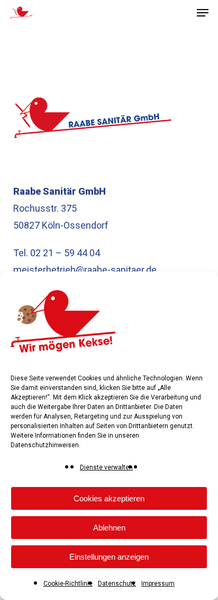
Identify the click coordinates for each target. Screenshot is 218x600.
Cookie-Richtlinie (68, 583)
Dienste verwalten (106, 467)
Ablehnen (109, 527)
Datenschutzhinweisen (45, 445)
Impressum (158, 583)
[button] (202, 12)
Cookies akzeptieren (109, 498)
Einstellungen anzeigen (109, 556)
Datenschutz (117, 583)
